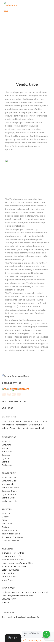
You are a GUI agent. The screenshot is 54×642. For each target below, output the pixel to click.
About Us (6, 513)
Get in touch (7, 617)
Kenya (5, 448)
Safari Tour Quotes (10, 570)
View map (6, 602)
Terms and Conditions (12, 537)
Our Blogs (7, 408)
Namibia (6, 441)
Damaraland (21, 424)
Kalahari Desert (9, 428)
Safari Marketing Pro (32, 640)
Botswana (6, 445)
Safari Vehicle (8, 573)
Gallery (5, 516)
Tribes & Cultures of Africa (14, 566)
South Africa (7, 451)
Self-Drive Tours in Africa (13, 559)
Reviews (5, 527)
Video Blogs (7, 580)
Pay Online (7, 523)
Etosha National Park (11, 421)
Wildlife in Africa (9, 576)
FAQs (4, 520)
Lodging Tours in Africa (12, 556)
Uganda (6, 458)
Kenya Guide (8, 484)
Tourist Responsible (11, 533)
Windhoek (39, 428)
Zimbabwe (7, 465)
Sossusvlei (27, 421)
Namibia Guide (9, 477)
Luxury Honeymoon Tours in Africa (17, 563)
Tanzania (6, 455)
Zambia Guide (8, 497)
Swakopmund (35, 424)
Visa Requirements (10, 540)
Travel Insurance (9, 530)
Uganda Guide (9, 494)
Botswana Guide (10, 480)
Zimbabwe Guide (10, 501)
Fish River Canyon (25, 428)
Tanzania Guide (9, 491)
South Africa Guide (10, 487)
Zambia (5, 462)
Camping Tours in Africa (13, 553)
